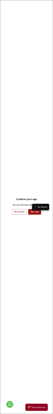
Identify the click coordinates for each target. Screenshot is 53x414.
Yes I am (34, 212)
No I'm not (19, 212)
